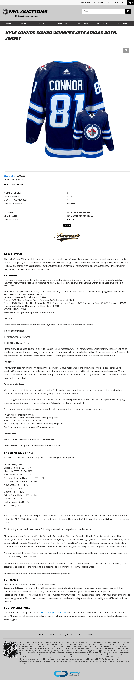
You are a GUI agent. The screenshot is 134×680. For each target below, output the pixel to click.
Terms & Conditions (46, 634)
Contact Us (91, 634)
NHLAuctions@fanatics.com (52, 612)
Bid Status (102, 23)
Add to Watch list (14, 184)
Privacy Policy (66, 634)
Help (116, 3)
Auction (71, 219)
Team (8, 23)
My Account (98, 3)
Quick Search (63, 23)
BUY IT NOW (83, 23)
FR (123, 3)
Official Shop (85, 3)
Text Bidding (122, 23)
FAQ (108, 3)
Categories (43, 23)
